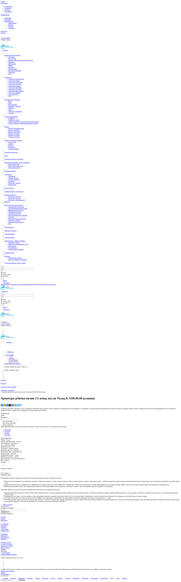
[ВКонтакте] (2, 405)
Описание (8, 430)
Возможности (9, 21)
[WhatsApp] (15, 405)
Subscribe (22, 580)
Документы (8, 11)
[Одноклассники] (4, 405)
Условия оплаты (6, 542)
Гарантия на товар (7, 546)
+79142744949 (5, 38)
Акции (3, 519)
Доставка (7, 435)
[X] (10, 405)
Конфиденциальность (8, 571)
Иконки (10, 26)
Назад (11, 357)
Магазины (8, 20)
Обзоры (3, 549)
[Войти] (1, 329)
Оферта (3, 572)
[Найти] (2, 278)
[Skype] (18, 405)
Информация (5, 530)
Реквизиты (8, 18)
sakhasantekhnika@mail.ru (13, 363)
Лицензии (8, 8)
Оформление (12, 23)
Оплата (7, 433)
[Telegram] (20, 405)
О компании (8, 6)
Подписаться (5, 512)
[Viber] (12, 405)
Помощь (3, 539)
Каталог (3, 517)
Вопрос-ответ (5, 548)
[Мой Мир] (7, 405)
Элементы (11, 28)
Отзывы (7, 10)
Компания (4, 520)
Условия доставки (6, 544)
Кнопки (10, 25)
